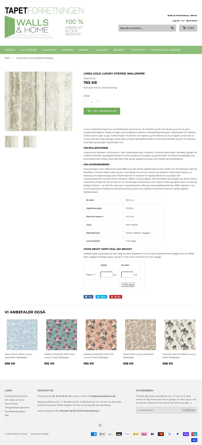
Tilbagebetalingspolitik (17, 407)
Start (7, 58)
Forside (10, 49)
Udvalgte (102, 49)
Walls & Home (19, 434)
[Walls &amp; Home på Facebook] (100, 425)
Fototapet (138, 49)
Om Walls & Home (14, 400)
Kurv (190, 28)
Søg (7, 415)
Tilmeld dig (189, 410)
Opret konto (191, 21)
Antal (87, 95)
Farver (84, 49)
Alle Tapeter (28, 49)
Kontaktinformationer (16, 396)
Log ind (176, 21)
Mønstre (67, 49)
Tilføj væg (128, 284)
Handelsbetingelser (15, 411)
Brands (118, 49)
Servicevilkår (11, 403)
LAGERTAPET (49, 49)
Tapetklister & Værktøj (165, 49)
